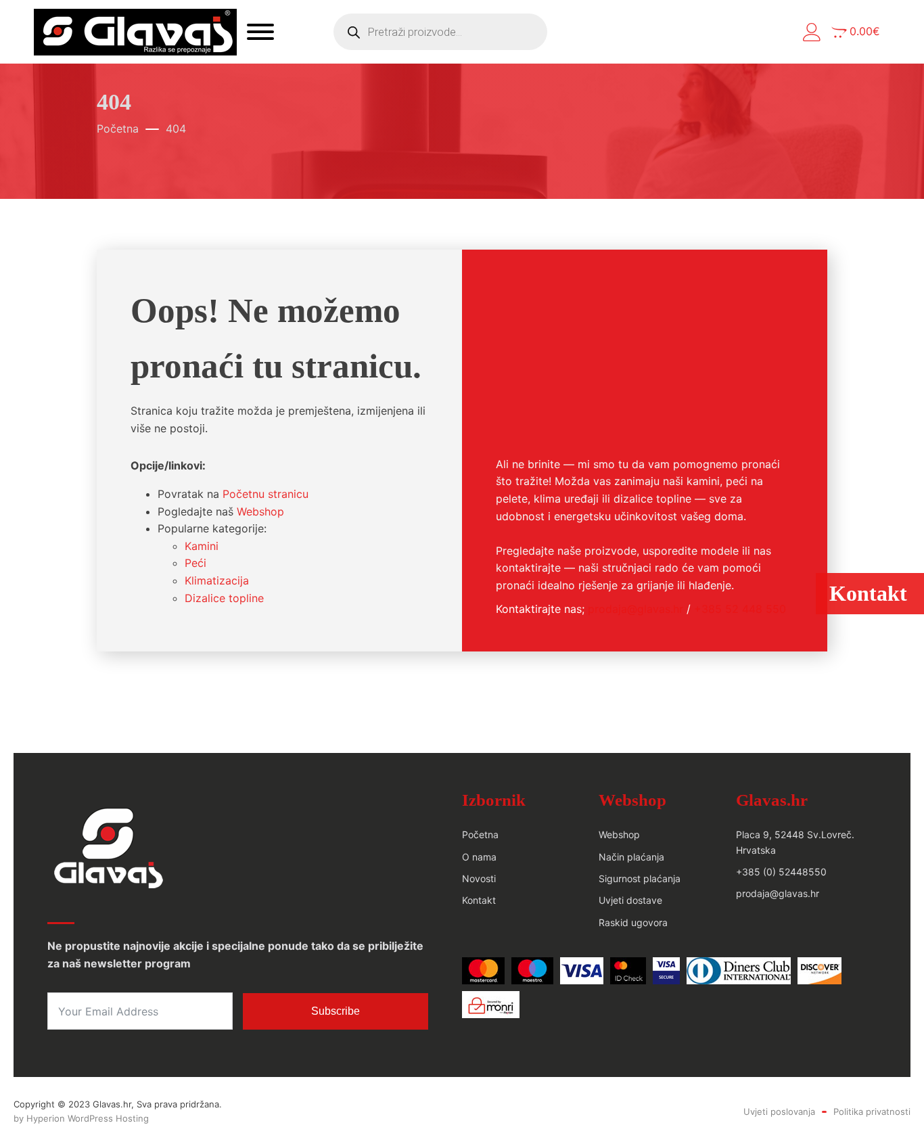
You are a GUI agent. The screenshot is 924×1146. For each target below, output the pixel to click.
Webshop (260, 511)
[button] (812, 32)
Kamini (201, 546)
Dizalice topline (224, 598)
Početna (118, 128)
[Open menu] (260, 32)
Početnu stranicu (265, 494)
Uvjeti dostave (630, 900)
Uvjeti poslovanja (779, 1111)
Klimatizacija (217, 580)
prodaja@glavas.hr (635, 609)
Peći (195, 563)
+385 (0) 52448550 (781, 871)
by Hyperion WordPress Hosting (81, 1118)
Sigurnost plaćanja (639, 878)
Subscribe (335, 1011)
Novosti (479, 878)
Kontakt (479, 900)
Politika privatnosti (871, 1111)
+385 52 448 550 (740, 609)
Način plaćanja (631, 857)
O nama (479, 857)
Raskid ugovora (633, 922)
